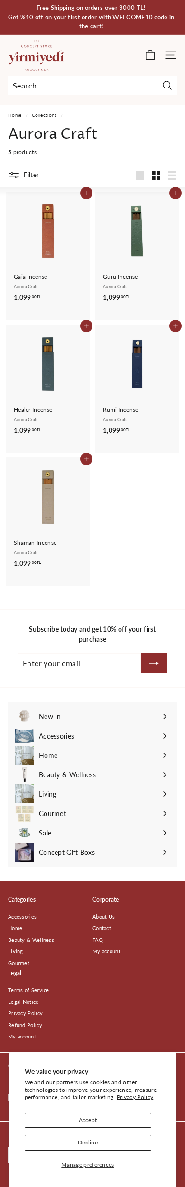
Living (15, 951)
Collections (44, 115)
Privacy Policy (135, 1096)
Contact (101, 928)
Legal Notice (23, 1002)
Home (14, 115)
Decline (88, 1142)
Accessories (22, 917)
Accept (88, 1120)
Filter (30, 174)
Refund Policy (25, 1025)
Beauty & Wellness (31, 940)
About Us (103, 917)
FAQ (97, 940)
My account (106, 951)
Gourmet (18, 963)
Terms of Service (28, 990)
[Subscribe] (154, 663)
